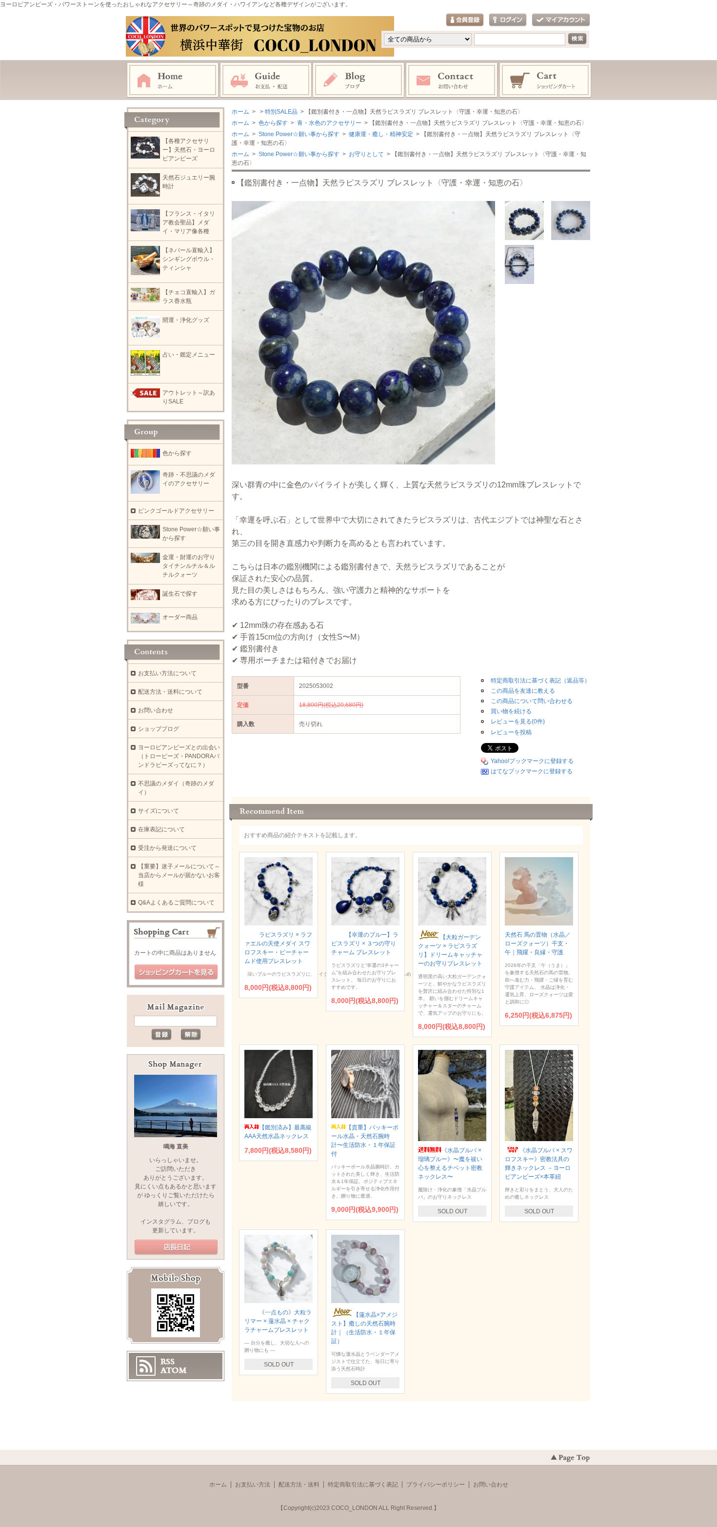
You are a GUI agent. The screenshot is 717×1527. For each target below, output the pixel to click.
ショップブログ (158, 728)
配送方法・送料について (170, 691)
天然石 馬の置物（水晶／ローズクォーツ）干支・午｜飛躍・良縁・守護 (538, 943)
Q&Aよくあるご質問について (176, 902)
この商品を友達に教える (523, 690)
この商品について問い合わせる (532, 701)
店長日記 (176, 1247)
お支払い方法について (167, 673)
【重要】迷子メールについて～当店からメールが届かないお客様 (179, 875)
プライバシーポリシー (435, 1484)
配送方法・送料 (299, 1484)
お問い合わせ (452, 80)
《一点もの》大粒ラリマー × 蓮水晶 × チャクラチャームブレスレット (278, 1321)
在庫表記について (161, 829)
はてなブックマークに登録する (532, 771)
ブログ (359, 80)
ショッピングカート (546, 80)
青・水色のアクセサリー (328, 123)
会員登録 (465, 20)
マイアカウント (561, 20)
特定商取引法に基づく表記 (363, 1484)
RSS (167, 1362)
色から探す (272, 123)
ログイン (508, 20)
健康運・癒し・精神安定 (380, 134)
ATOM (173, 1370)
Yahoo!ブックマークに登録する (532, 761)
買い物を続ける (511, 711)
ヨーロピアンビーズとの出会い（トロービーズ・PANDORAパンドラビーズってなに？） (179, 756)
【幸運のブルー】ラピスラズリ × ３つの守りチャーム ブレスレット (364, 943)
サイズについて (158, 810)
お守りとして (365, 154)
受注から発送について (167, 847)
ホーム (173, 80)
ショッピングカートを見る (176, 972)
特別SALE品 (281, 111)
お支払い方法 (252, 1484)
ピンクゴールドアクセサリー (176, 510)
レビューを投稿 (511, 732)
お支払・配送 (266, 80)
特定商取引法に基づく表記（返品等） (540, 680)
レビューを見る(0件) (518, 721)
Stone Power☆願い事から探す (298, 134)
